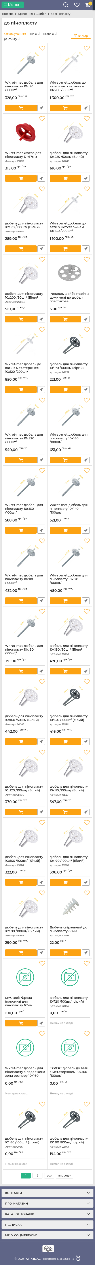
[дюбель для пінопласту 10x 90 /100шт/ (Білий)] (70, 836)
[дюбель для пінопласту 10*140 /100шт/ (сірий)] (70, 695)
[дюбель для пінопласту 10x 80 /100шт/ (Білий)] (25, 906)
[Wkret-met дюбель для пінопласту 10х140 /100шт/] (70, 484)
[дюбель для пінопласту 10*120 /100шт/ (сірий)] (70, 977)
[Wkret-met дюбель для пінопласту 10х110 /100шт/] (25, 554)
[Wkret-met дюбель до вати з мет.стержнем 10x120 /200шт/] (25, 343)
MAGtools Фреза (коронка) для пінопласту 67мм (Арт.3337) (18, 1005)
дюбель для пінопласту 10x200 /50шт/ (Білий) (24, 297)
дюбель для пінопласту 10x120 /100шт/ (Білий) (24, 790)
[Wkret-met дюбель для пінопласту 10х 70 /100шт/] (25, 62)
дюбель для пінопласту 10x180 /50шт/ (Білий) (69, 649)
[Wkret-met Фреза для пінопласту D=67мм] (25, 132)
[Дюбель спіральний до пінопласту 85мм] (70, 906)
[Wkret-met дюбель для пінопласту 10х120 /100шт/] (70, 554)
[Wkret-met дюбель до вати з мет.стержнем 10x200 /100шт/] (70, 62)
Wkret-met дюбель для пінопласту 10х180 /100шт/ (69, 440)
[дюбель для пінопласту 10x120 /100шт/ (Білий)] (25, 766)
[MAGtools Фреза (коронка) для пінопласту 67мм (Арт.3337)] (25, 977)
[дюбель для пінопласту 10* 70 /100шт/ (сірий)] (70, 343)
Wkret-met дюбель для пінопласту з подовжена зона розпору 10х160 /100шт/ (25, 1075)
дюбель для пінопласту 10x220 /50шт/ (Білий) (69, 157)
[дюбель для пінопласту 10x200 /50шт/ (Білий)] (25, 273)
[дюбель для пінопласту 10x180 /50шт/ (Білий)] (70, 625)
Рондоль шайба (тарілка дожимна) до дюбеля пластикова (69, 299)
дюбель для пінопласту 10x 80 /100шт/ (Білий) (24, 931)
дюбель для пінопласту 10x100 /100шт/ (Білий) (24, 861)
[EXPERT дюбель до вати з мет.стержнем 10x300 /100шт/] (70, 1047)
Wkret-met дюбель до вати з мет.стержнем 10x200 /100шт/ (68, 88)
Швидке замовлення (41, 108)
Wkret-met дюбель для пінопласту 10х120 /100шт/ (69, 581)
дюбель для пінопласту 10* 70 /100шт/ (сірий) (69, 368)
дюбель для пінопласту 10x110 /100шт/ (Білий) (69, 790)
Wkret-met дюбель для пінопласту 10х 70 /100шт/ (24, 88)
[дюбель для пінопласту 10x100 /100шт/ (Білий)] (25, 836)
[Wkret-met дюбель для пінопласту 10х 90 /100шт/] (25, 625)
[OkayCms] (77, 1259)
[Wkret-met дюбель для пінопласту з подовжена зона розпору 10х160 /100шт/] (25, 1047)
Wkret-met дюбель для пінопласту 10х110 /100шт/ (24, 581)
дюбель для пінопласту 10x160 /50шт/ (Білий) (24, 720)
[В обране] (42, 48)
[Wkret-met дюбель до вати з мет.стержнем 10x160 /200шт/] (70, 202)
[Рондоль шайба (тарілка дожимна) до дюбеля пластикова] (70, 273)
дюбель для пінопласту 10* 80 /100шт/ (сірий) (24, 1142)
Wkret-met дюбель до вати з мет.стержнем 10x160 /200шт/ (68, 229)
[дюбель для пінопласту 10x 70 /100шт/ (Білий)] (25, 202)
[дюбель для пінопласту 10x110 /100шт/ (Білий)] (70, 766)
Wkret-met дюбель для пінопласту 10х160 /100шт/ (24, 510)
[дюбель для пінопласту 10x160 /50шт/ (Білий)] (25, 695)
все (49, 1175)
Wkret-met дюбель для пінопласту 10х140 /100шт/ (69, 510)
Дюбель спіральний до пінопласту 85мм (68, 931)
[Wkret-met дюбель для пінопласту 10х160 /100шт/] (25, 484)
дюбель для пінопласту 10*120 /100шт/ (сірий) (69, 1001)
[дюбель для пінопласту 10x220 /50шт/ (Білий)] (70, 132)
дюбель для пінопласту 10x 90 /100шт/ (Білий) (69, 861)
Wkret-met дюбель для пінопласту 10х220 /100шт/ (24, 440)
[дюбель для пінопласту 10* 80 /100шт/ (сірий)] (25, 1118)
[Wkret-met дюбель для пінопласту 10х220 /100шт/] (25, 414)
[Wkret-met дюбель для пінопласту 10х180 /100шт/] (70, 414)
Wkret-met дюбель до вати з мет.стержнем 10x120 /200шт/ (23, 369)
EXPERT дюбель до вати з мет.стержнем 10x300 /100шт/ (69, 1073)
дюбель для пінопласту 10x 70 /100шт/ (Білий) (24, 227)
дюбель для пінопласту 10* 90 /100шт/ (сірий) (69, 1142)
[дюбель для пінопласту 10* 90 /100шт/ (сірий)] (70, 1118)
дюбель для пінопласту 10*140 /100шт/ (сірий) (69, 720)
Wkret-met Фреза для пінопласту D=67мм (23, 157)
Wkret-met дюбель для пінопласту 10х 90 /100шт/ (24, 651)
